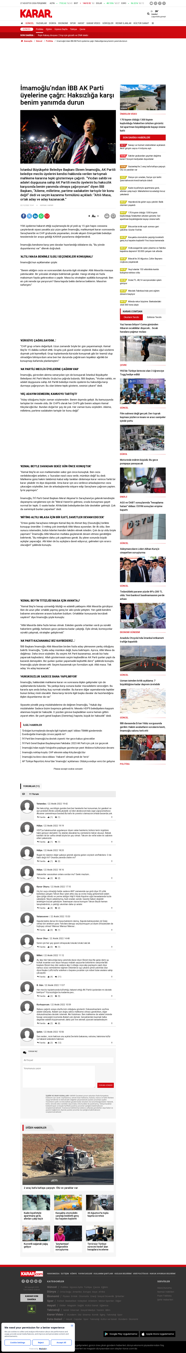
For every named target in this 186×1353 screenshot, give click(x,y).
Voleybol (82, 1300)
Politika (39, 29)
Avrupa (87, 1291)
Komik (95, 1314)
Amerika (77, 1291)
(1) (51, 817)
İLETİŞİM (65, 1273)
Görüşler (107, 23)
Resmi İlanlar (123, 23)
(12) (59, 1043)
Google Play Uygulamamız (123, 1334)
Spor (73, 23)
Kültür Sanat (141, 23)
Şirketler (119, 1296)
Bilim (107, 1310)
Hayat (81, 23)
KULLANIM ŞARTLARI (103, 1273)
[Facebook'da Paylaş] (23, 216)
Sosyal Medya (88, 1310)
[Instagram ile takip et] (40, 1281)
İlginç (102, 1314)
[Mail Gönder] (47, 216)
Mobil (66, 1310)
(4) (51, 908)
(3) (51, 1043)
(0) (58, 861)
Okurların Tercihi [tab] (131, 317)
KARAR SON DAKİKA (31, 1298)
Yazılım (100, 1310)
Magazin (71, 1305)
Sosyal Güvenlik (105, 1296)
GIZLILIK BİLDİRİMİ (123, 1273)
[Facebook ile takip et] (159, 3)
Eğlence (104, 1305)
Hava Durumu (164, 1287)
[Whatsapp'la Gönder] (41, 216)
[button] (89, 216)
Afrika (102, 1291)
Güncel (29, 23)
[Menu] (152, 23)
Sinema (87, 1314)
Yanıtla (42, 817)
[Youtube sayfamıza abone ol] (31, 1281)
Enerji (93, 1296)
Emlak (74, 1296)
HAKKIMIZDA (53, 1273)
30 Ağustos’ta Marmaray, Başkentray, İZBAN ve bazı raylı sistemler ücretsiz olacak (77, 36)
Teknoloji (53, 1310)
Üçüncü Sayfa (61, 29)
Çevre (82, 29)
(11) (59, 977)
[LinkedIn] (35, 216)
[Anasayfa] (22, 23)
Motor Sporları (106, 1300)
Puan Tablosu (164, 1295)
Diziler (63, 1305)
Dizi (79, 1314)
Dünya (52, 23)
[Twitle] (29, 216)
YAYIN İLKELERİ (85, 1273)
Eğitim (49, 29)
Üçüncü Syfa (76, 1287)
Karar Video (93, 23)
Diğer (118, 1300)
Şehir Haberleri (165, 1299)
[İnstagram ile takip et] (155, 3)
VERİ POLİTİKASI (140, 1273)
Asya (94, 1291)
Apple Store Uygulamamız (160, 1334)
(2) (51, 878)
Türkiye (73, 29)
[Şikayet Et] (111, 817)
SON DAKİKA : (27, 35)
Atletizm (92, 1300)
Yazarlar (41, 23)
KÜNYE (73, 1273)
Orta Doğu (65, 1291)
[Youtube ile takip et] (151, 3)
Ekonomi (63, 23)
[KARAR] (36, 13)
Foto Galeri (54, 1319)
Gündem (71, 1314)
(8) (58, 1023)
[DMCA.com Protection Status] (32, 1308)
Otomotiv (84, 1296)
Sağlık (80, 1305)
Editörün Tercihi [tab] (154, 317)
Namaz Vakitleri (165, 1291)
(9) (58, 996)
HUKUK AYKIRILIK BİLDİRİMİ (162, 1273)
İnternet (74, 1310)
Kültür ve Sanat (109, 1319)
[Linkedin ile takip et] (36, 1281)
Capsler (78, 1319)
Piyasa (66, 1296)
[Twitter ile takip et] (164, 3)
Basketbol (70, 1300)
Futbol (60, 1300)
